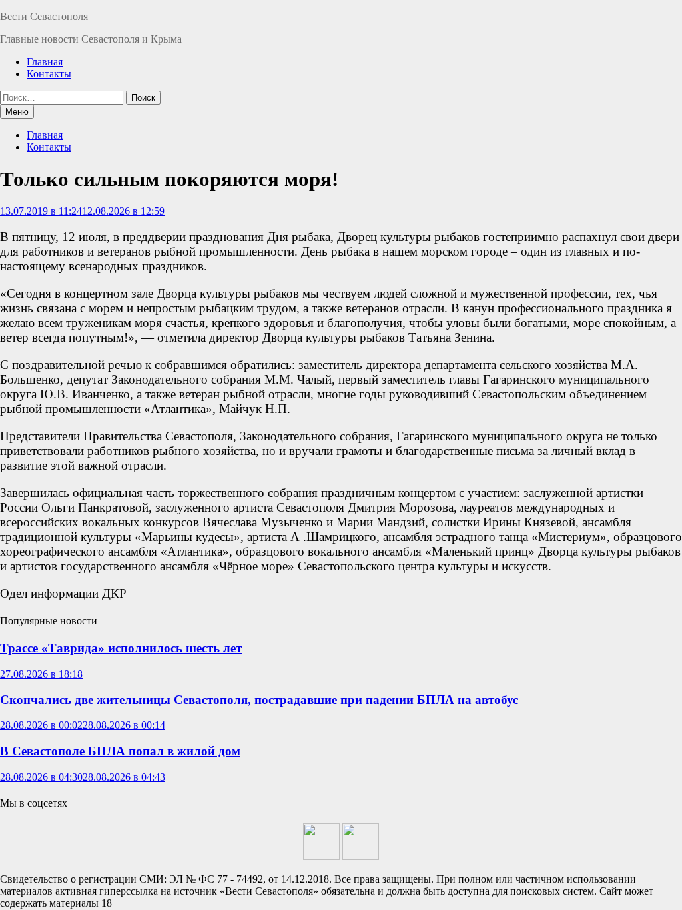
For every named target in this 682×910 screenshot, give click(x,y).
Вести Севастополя (44, 16)
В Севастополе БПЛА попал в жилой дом (120, 751)
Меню (17, 112)
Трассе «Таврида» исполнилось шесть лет (121, 648)
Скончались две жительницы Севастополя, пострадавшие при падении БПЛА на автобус (259, 700)
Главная (45, 61)
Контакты (49, 73)
